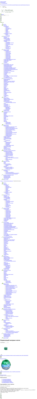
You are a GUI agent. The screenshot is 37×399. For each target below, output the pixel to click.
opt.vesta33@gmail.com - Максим (7, 381)
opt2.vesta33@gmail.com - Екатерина (7, 382)
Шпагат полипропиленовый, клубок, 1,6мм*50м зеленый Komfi (10, 371)
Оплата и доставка (3, 1)
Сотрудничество (2, 2)
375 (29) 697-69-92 (4, 3)
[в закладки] (0, 357)
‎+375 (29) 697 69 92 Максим (6, 379)
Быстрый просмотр (3, 358)
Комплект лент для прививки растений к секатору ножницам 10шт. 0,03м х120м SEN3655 (14, 355)
